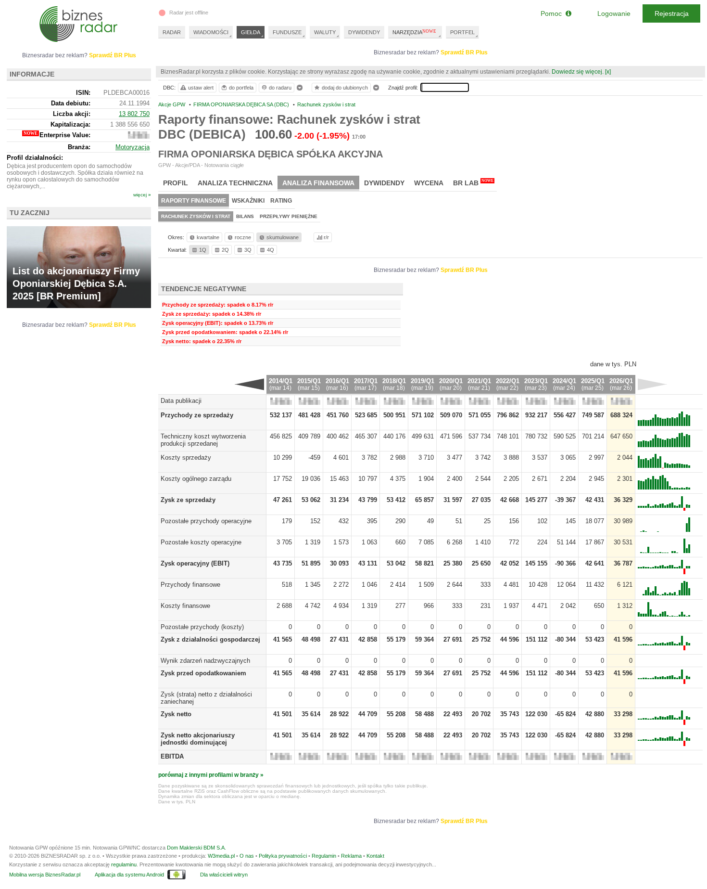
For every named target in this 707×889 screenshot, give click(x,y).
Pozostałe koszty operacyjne (201, 542)
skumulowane (282, 237)
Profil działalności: (35, 157)
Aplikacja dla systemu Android (129, 874)
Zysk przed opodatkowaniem (203, 673)
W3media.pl (221, 856)
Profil (175, 183)
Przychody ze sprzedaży (197, 415)
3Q (248, 250)
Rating (281, 200)
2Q (225, 250)
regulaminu (124, 864)
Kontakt (375, 856)
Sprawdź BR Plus (464, 52)
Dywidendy (384, 183)
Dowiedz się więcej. (578, 71)
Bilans (245, 216)
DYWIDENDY (364, 32)
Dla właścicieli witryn (224, 874)
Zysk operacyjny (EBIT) (195, 563)
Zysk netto (176, 714)
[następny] (652, 384)
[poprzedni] (249, 384)
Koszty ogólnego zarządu (196, 478)
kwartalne (208, 237)
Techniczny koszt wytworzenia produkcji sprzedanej (203, 440)
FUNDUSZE (287, 32)
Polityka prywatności (283, 856)
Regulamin (324, 856)
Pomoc (553, 13)
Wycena (428, 183)
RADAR (172, 32)
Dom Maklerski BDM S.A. (196, 847)
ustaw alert (201, 87)
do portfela (241, 87)
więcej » (142, 194)
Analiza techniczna (235, 183)
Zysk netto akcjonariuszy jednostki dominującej (198, 739)
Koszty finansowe (185, 605)
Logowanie (614, 13)
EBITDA (172, 756)
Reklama (351, 856)
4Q (270, 250)
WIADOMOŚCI (210, 32)
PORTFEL (462, 32)
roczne (243, 237)
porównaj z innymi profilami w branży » (211, 775)
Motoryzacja (132, 147)
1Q (202, 250)
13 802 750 (134, 113)
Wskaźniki (248, 200)
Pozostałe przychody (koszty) (202, 627)
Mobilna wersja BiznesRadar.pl (44, 874)
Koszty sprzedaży (186, 457)
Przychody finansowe (190, 584)
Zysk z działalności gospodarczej (210, 639)
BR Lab (473, 183)
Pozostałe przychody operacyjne (206, 521)
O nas (247, 856)
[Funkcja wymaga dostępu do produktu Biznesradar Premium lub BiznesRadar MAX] (281, 402)
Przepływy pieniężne (288, 216)
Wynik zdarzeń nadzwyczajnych (205, 660)
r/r (326, 237)
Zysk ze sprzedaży (188, 499)
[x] (608, 71)
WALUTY (325, 32)
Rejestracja (672, 13)
